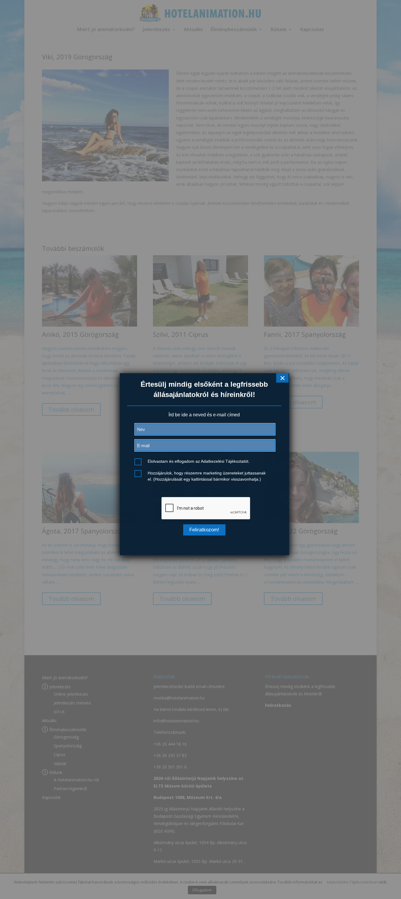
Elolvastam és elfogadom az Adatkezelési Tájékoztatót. (199, 461)
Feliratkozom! (204, 530)
